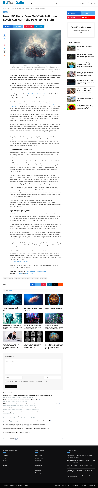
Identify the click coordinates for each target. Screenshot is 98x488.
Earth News (38, 460)
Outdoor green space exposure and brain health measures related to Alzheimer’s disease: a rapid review (26, 428)
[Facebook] (4, 35)
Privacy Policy (84, 485)
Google (20, 273)
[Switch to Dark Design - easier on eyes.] (92, 3)
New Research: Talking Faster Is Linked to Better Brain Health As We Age (12, 327)
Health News (38, 463)
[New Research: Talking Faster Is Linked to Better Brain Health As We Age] (12, 318)
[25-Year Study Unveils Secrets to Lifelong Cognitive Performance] (54, 299)
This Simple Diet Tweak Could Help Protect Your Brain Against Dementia (33, 308)
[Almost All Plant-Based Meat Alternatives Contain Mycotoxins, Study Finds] (71, 74)
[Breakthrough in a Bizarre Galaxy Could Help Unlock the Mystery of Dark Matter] (71, 56)
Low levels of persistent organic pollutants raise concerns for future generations (21, 399)
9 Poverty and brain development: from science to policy (15, 432)
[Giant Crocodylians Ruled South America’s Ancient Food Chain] (71, 48)
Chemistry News (39, 458)
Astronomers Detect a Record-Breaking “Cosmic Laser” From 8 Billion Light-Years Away (85, 82)
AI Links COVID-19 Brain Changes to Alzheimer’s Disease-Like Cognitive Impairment (54, 327)
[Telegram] (4, 48)
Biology (30, 3)
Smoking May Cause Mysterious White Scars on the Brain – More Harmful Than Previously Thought (54, 346)
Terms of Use (92, 485)
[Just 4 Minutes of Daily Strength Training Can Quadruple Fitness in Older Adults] (71, 65)
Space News (38, 470)
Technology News (39, 473)
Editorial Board (75, 485)
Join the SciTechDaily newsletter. (37, 271)
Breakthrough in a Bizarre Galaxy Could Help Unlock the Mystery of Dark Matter (85, 56)
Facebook (5, 455)
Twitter (5, 458)
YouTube (5, 460)
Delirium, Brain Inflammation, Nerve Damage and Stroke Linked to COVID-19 (32, 345)
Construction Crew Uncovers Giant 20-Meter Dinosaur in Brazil (85, 98)
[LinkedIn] (4, 41)
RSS (4, 468)
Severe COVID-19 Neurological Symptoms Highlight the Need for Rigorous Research (32, 327)
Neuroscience (35, 278)
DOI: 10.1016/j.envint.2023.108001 (19, 261)
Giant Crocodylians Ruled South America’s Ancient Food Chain (85, 48)
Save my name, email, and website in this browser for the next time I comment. (27, 381)
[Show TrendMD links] (62, 438)
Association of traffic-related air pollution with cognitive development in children (20, 407)
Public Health (43, 278)
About (63, 485)
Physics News (38, 465)
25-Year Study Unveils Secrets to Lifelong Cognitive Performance (54, 307)
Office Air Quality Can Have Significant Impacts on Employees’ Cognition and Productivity (11, 346)
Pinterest (5, 463)
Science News (38, 468)
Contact (68, 485)
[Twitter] (4, 38)
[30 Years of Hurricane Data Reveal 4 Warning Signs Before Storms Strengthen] (71, 107)
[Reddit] (4, 55)
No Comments (29, 23)
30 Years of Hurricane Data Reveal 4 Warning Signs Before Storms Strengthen (86, 107)
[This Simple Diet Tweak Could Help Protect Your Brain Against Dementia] (33, 299)
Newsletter (6, 465)
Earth (44, 3)
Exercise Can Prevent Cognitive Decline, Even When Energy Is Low (12, 308)
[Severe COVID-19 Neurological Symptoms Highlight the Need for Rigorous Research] (33, 318)
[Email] (4, 51)
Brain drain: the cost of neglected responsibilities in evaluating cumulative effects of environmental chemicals (27, 395)
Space (70, 3)
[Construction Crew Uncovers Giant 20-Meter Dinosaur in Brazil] (71, 99)
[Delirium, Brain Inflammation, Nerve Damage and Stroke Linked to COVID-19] (33, 336)
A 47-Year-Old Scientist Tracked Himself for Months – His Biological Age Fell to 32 (86, 90)
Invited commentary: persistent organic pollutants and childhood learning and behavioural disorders (25, 416)
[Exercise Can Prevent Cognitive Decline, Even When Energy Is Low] (12, 299)
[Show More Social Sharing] (45, 26)
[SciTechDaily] (13, 3)
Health (50, 3)
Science (64, 3)
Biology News (38, 455)
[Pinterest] (4, 45)
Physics (57, 3)
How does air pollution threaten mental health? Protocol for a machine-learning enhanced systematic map (26, 420)
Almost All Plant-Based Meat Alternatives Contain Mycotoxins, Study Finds (85, 73)
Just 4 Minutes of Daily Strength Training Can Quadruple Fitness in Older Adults (85, 65)
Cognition (10, 278)
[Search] (94, 3)
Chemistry (37, 3)
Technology (78, 3)
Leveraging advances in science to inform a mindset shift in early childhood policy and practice (24, 424)
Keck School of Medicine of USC (37, 94)
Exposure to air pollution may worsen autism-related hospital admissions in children (21, 412)
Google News (29, 273)
